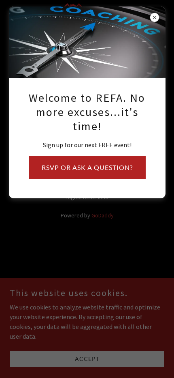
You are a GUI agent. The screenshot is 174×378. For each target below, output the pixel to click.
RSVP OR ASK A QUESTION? (87, 167)
